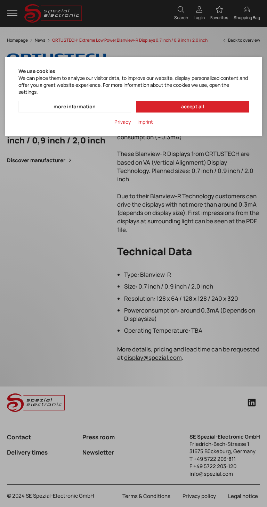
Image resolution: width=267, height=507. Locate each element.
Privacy (122, 121)
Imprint (145, 121)
